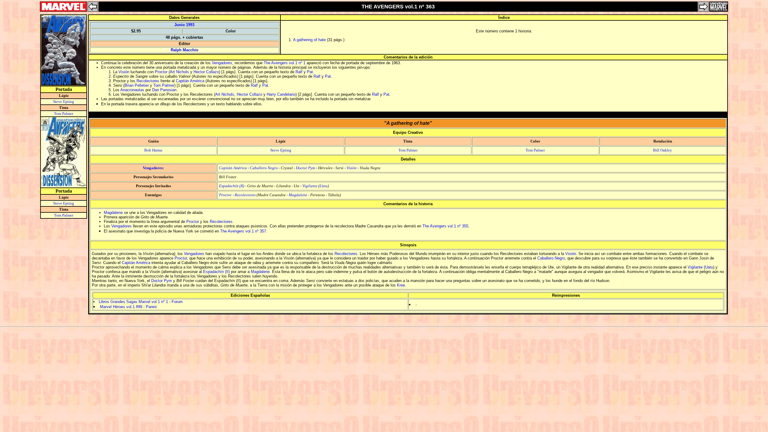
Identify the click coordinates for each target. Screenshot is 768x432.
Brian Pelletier (136, 85)
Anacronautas (132, 90)
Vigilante (309, 186)
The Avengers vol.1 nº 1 (284, 63)
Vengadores (222, 63)
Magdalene (298, 195)
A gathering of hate (309, 40)
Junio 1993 (184, 24)
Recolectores (147, 81)
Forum (177, 301)
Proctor (161, 72)
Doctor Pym (305, 168)
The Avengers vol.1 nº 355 (445, 226)
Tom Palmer (63, 113)
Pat (310, 72)
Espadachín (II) (231, 186)
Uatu (324, 186)
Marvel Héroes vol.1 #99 (121, 306)
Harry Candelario (281, 94)
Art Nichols (179, 72)
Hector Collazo (206, 72)
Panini (151, 306)
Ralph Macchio (184, 50)
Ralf (299, 72)
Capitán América (190, 81)
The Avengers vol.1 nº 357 (243, 231)
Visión (123, 72)
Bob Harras (153, 150)
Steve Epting (63, 101)
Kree (401, 285)
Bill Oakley (662, 150)
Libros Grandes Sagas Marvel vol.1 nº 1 (133, 301)
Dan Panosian (164, 90)
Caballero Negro (264, 168)
